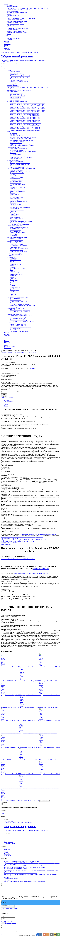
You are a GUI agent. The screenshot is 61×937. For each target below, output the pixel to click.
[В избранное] (51, 934)
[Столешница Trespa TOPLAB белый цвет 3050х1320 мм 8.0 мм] (3, 747)
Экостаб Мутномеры (15, 328)
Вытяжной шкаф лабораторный (18, 245)
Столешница (13, 153)
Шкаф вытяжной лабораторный (18, 155)
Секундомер (13, 211)
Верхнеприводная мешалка (17, 191)
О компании (7, 44)
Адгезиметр (13, 133)
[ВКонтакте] (1, 835)
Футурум (12, 285)
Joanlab (12, 261)
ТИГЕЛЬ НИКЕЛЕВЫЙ (17, 231)
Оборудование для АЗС (16, 254)
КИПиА (9, 14)
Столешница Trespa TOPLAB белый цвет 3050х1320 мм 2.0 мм (41, 759)
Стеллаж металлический (16, 150)
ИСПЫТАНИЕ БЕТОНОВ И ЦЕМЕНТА (21, 140)
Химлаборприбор (15, 287)
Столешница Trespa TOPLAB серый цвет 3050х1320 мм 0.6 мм (22, 666)
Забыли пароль (7, 921)
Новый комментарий (45, 800)
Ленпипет (13, 275)
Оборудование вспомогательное (19, 301)
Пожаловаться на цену (7, 397)
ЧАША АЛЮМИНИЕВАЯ (17, 233)
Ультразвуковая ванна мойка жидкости (17, 32)
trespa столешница (5, 544)
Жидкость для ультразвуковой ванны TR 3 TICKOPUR (25, 128)
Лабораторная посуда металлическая (20, 163)
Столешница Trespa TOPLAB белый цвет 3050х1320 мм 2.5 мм (22, 800)
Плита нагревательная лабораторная (20, 207)
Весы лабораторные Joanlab (17, 96)
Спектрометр (13, 215)
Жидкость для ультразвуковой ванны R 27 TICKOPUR (25, 114)
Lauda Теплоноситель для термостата (20, 311)
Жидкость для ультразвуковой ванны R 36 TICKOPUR (25, 120)
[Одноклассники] (4, 835)
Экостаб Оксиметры (15, 330)
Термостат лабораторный (17, 218)
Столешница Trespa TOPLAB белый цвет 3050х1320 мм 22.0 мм (41, 681)
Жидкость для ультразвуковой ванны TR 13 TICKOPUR (25, 124)
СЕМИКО (13, 278)
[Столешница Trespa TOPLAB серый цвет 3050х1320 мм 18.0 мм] (41, 747)
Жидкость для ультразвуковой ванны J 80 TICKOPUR (24, 113)
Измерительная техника (16, 274)
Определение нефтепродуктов (18, 205)
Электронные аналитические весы (10, 538)
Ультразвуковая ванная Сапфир (18, 320)
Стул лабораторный (15, 154)
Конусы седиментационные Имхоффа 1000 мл (22, 305)
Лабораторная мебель (13, 15)
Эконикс (12, 291)
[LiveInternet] (47, 934)
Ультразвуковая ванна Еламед (18, 317)
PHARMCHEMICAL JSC (17, 264)
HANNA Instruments (15, 260)
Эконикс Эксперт (15, 292)
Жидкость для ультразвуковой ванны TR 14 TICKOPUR (25, 126)
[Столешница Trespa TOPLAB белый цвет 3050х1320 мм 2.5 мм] (3, 800)
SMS (2, 921)
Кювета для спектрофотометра (18, 201)
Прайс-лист (7, 48)
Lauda (11, 262)
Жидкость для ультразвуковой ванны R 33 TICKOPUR (25, 118)
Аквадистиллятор (15, 178)
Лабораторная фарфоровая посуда (19, 167)
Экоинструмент (14, 290)
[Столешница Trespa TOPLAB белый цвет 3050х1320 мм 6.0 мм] (3, 774)
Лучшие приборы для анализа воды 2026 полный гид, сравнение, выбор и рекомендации (28, 865)
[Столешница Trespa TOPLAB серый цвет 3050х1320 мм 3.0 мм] (21, 733)
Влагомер (12, 193)
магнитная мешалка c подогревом (10, 542)
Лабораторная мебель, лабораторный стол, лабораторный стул (17, 541)
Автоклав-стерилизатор (16, 177)
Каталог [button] (6, 4)
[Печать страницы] (58, 934)
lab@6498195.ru (5, 52)
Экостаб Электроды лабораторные (19, 331)
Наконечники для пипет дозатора (19, 81)
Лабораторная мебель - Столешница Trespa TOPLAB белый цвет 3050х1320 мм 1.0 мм (24, 540)
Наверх (3, 813)
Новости (6, 45)
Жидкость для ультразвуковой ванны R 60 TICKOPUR (25, 121)
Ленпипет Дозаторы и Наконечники (17, 21)
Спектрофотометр (15, 217)
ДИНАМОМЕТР (14, 134)
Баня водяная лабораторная (17, 187)
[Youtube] (6, 835)
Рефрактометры (14, 208)
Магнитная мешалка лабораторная (19, 78)
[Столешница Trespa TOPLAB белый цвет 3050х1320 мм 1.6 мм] (3, 720)
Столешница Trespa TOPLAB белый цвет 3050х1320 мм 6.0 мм (22, 774)
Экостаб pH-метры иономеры (18, 324)
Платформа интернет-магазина (24, 935)
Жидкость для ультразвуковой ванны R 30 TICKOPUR (25, 116)
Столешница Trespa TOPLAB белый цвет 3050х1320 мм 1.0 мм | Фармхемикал (22, 537)
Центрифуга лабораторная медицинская (21, 221)
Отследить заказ (11, 36)
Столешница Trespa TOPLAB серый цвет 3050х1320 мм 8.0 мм (41, 707)
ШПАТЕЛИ (13, 234)
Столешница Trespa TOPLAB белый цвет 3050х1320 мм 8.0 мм (22, 747)
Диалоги (9, 39)
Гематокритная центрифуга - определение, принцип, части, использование (24, 881)
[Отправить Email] (44, 934)
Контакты (6, 42)
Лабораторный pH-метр (16, 88)
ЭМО (11, 295)
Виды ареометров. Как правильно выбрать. (15, 868)
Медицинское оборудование (14, 22)
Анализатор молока (15, 183)
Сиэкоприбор (13, 280)
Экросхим (13, 294)
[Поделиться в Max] (37, 934)
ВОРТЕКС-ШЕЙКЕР (16, 73)
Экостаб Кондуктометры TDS (18, 325)
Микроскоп (13, 203)
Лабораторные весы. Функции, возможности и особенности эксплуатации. (24, 867)
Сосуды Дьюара (14, 214)
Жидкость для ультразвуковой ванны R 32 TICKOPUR (25, 117)
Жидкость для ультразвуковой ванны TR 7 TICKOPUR (25, 130)
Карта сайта (7, 49)
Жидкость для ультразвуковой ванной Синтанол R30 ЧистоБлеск (27, 106)
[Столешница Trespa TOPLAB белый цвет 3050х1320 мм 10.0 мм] (41, 695)
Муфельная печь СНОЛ (16, 204)
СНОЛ (12, 281)
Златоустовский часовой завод (18, 272)
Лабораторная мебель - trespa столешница (37, 573)
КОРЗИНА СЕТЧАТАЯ (16, 228)
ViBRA (12, 265)
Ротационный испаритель (17, 210)
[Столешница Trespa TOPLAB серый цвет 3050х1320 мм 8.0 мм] (22, 707)
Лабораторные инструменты (14, 19)
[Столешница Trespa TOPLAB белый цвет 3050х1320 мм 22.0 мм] (22, 681)
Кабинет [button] (6, 35)
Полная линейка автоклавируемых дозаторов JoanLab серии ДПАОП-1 (23, 861)
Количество (4, 389)
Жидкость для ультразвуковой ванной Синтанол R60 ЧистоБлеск (27, 111)
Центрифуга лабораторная (17, 83)
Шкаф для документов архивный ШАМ (21, 157)
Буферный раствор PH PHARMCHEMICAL (19, 9)
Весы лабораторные (12, 11)
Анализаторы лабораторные (17, 184)
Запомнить (5, 920)
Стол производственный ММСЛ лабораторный (23, 151)
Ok (1, 934)
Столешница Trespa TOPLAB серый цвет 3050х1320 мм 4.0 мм (22, 695)
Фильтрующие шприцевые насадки (19, 304)
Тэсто (11, 284)
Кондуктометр (14, 200)
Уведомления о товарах (13, 38)
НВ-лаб (12, 277)
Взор (11, 270)
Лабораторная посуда (13, 17)
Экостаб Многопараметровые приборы (20, 327)
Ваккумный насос (15, 71)
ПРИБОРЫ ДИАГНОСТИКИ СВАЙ (20, 144)
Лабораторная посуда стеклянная (19, 165)
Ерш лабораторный (15, 195)
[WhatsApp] (7, 835)
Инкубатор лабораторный (17, 197)
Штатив (12, 84)
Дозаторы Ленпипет (15, 238)
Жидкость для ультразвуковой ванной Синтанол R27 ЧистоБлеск (27, 104)
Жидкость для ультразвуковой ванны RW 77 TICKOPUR (25, 123)
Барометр (12, 188)
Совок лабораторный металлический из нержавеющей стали (20, 873)
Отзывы (6, 46)
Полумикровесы (14, 100)
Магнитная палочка (15, 300)
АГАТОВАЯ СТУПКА (13, 7)
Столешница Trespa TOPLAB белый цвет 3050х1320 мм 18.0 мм (41, 788)
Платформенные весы (16, 98)
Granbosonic (13, 258)
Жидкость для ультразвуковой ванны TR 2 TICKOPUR (25, 127)
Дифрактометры (14, 194)
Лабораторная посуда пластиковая (19, 164)
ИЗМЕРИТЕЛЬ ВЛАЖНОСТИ (18, 135)
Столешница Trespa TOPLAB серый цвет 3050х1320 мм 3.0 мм (40, 733)
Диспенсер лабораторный (17, 74)
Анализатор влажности (16, 93)
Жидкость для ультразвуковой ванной (17, 12)
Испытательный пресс (16, 143)
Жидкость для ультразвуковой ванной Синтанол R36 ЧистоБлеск (27, 110)
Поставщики (10, 25)
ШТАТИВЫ (13, 235)
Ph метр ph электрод (15, 175)
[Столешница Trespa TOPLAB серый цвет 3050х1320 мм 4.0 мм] (3, 695)
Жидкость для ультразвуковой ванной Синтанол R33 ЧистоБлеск (27, 108)
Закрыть (3, 810)
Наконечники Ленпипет (16, 240)
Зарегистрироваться (10, 923)
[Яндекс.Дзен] (55, 934)
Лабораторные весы (15, 97)
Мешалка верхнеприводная (17, 80)
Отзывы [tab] (6, 403)
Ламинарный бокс (15, 247)
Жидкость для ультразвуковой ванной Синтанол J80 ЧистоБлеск (27, 103)
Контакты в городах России (11, 878)
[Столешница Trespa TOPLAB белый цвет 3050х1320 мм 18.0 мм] (21, 788)
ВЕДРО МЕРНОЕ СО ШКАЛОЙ (19, 227)
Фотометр (13, 220)
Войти (2, 923)
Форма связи (7, 855)
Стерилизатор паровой (16, 250)
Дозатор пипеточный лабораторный (20, 76)
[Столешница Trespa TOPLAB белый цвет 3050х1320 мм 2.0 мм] (21, 759)
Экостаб (9, 34)
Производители (11, 27)
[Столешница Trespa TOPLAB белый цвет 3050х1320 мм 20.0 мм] (41, 666)
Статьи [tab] (6, 406)
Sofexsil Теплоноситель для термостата (20, 312)
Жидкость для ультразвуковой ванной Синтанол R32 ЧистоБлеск (27, 107)
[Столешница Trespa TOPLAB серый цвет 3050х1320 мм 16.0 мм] (41, 774)
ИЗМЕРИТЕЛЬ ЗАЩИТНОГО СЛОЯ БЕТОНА (23, 137)
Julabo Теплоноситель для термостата (20, 310)
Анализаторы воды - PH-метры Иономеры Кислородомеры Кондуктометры (27, 8)
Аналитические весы (16, 94)
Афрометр (13, 185)
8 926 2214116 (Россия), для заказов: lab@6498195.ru (24, 52)
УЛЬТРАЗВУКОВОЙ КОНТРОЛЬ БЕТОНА (22, 145)
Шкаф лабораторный (16, 158)
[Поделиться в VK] (40, 934)
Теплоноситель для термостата (15, 31)
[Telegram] (2, 835)
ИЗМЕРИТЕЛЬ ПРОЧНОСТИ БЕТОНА (21, 138)
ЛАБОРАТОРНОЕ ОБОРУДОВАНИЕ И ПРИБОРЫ (21, 18)
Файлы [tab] (6, 404)
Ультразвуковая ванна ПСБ (17, 318)
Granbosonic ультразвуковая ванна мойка (21, 315)
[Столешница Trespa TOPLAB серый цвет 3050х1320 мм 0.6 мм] (3, 666)
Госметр (12, 271)
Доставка (6, 41)
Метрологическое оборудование (15, 24)
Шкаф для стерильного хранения (19, 148)
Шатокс (12, 288)
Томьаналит (13, 282)
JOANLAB (10, 5)
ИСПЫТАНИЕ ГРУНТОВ (17, 141)
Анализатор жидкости (16, 181)
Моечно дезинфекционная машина (19, 248)
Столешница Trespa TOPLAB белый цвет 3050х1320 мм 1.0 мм (38, 534)
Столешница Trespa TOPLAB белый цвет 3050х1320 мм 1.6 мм (22, 720)
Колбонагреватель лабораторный (19, 77)
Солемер (12, 213)
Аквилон (12, 267)
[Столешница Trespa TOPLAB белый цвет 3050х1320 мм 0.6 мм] (41, 720)
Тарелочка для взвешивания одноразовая (21, 302)
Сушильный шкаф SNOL (14, 29)
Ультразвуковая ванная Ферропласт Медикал (22, 321)
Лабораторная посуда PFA (17, 161)
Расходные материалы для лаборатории (17, 28)
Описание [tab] (6, 400)
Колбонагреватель (15, 198)
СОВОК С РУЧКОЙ (15, 230)
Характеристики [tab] (8, 401)
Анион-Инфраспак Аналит (17, 268)
